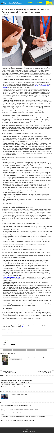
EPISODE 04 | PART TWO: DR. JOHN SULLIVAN (18, 394)
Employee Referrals (7, 349)
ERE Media (10, 333)
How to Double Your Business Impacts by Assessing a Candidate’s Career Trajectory (9, 371)
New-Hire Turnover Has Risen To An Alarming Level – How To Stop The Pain (16, 386)
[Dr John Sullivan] (27, 2)
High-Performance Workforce (19, 349)
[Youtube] (29, 429)
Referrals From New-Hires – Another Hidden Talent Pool (12, 384)
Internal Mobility (31, 349)
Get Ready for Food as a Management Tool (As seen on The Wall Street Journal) (44, 371)
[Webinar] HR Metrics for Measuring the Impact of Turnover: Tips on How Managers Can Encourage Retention (23, 416)
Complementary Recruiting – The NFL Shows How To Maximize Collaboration (16, 380)
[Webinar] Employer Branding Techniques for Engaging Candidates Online (16, 405)
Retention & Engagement (41, 349)
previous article (33, 108)
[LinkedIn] (27, 429)
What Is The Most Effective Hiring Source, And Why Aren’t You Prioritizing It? (16, 382)
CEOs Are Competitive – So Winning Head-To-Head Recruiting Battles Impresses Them (18, 378)
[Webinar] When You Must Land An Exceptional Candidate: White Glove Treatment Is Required (19, 409)
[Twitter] (26, 429)
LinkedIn (23, 326)
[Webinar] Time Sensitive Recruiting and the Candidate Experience (14, 412)
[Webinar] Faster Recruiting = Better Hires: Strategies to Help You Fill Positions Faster (18, 420)
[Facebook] (24, 429)
